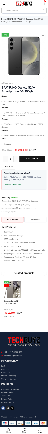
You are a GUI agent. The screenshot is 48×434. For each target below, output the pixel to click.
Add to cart (33, 159)
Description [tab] (12, 219)
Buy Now (9, 167)
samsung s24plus (9, 211)
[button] (43, 36)
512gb (9, 205)
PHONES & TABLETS (16, 19)
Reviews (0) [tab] (35, 219)
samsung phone (29, 208)
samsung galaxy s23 (21, 205)
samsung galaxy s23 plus (12, 208)
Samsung (29, 19)
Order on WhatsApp (12, 185)
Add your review (7, 83)
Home (3, 19)
